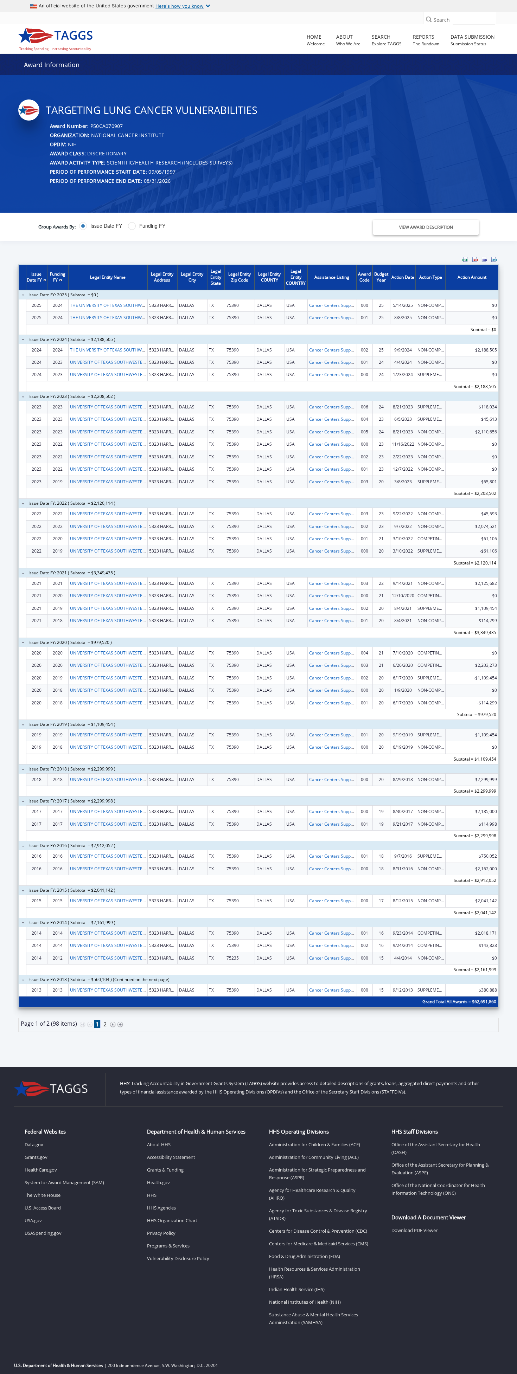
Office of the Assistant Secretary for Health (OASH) (435, 1148)
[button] (429, 19)
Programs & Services (168, 1246)
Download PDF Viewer (414, 1230)
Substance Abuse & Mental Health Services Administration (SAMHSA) (313, 1318)
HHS (152, 1195)
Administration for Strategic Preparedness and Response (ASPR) (317, 1174)
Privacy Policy (161, 1233)
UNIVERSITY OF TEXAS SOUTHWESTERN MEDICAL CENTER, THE (132, 362)
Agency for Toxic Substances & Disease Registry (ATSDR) (318, 1214)
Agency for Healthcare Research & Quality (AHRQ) (312, 1194)
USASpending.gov (43, 1233)
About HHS (159, 1144)
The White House (42, 1195)
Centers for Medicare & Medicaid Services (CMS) (318, 1243)
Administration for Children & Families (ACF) (314, 1144)
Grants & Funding (165, 1170)
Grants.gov (36, 1157)
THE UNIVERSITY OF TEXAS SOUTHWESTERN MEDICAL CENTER (131, 305)
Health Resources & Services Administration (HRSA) (314, 1273)
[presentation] (258, 652)
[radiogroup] (183, 226)
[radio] (100, 226)
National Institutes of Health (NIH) (305, 1302)
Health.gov (158, 1182)
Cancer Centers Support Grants (340, 305)
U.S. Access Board (43, 1208)
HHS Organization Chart (172, 1220)
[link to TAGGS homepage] (74, 37)
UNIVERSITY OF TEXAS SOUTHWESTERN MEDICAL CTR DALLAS (131, 856)
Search (442, 20)
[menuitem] (465, 259)
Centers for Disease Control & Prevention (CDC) (318, 1231)
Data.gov (34, 1144)
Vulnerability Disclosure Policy (178, 1258)
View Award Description (426, 227)
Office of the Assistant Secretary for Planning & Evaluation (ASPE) (440, 1169)
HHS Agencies (161, 1208)
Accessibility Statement (171, 1157)
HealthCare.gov (41, 1170)
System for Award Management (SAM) (64, 1182)
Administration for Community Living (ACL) (314, 1157)
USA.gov (33, 1220)
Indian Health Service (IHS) (297, 1289)
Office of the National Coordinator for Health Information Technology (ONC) (438, 1189)
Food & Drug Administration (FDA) (304, 1256)
